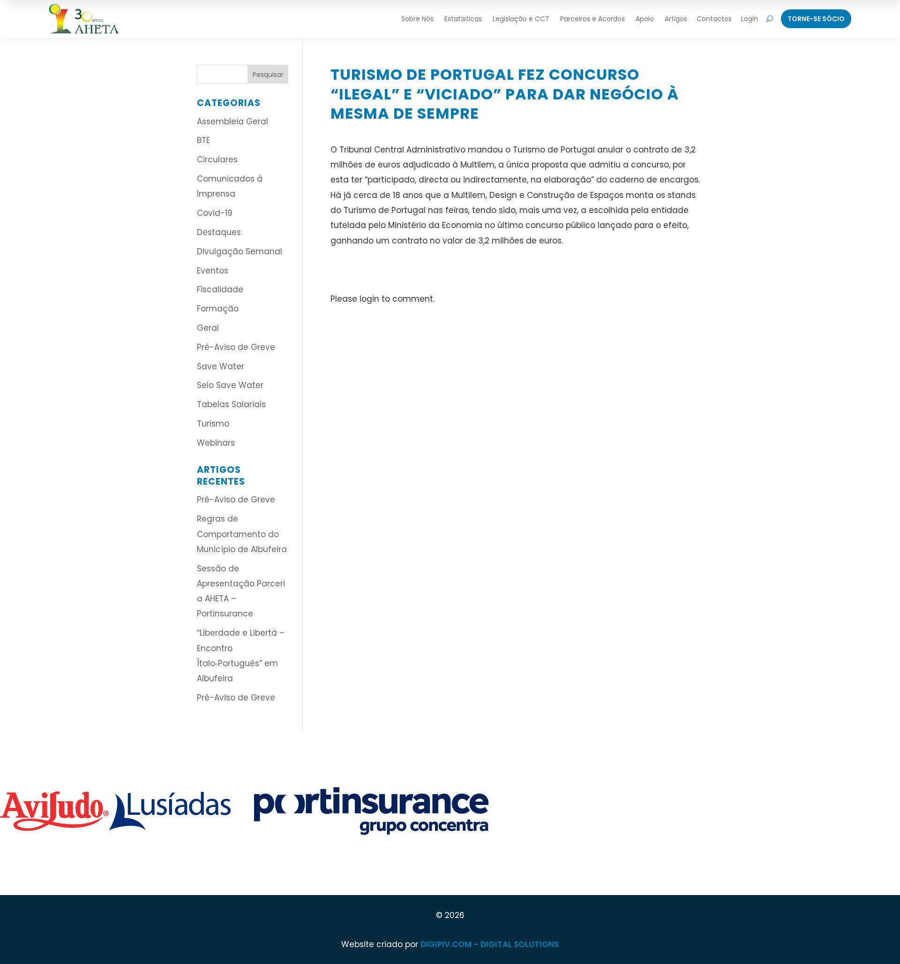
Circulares (217, 159)
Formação (218, 308)
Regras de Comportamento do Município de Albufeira (242, 534)
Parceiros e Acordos (592, 18)
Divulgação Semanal (239, 251)
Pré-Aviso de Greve (236, 347)
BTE (203, 140)
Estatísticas (463, 18)
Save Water (220, 366)
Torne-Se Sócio (816, 18)
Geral (208, 328)
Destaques (219, 232)
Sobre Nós (417, 18)
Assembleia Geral (232, 121)
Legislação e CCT (521, 18)
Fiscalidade (220, 289)
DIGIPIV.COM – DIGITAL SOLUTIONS (489, 944)
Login (749, 18)
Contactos (714, 18)
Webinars (216, 442)
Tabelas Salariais (231, 404)
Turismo (213, 423)
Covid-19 (214, 213)
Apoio (645, 18)
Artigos (676, 18)
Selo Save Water (230, 385)
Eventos (212, 270)
